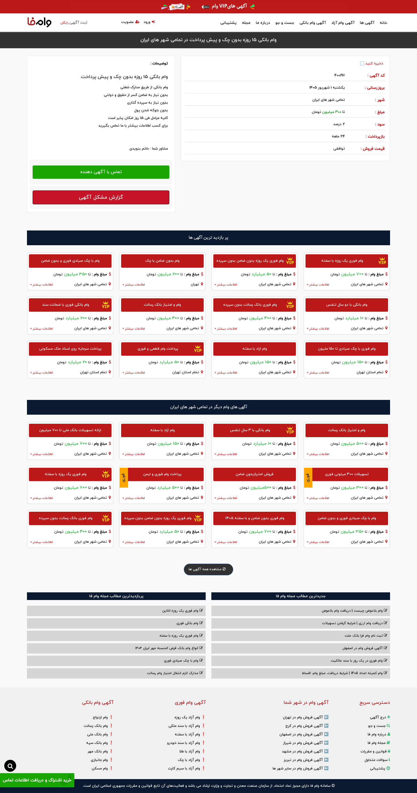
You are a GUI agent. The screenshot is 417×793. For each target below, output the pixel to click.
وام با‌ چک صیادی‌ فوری (181, 660)
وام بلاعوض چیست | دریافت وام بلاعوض (353, 611)
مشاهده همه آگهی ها (206, 569)
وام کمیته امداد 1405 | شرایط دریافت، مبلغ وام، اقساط (343, 673)
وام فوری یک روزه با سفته (179, 635)
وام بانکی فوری (187, 623)
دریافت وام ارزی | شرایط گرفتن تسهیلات (353, 623)
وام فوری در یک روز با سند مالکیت (357, 660)
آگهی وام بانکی (313, 23)
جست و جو (284, 23)
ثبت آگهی (73, 22)
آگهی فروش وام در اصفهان (363, 648)
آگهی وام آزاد (343, 23)
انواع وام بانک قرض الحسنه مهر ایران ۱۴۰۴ (167, 648)
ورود (147, 22)
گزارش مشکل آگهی (101, 197)
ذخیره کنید (373, 63)
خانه (383, 23)
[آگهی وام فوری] (208, 7)
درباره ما (263, 23)
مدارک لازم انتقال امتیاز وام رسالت (173, 673)
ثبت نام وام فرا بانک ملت (364, 635)
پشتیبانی (228, 23)
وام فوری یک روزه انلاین (180, 611)
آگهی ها (367, 23)
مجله (246, 23)
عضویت (127, 22)
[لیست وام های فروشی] (39, 22)
